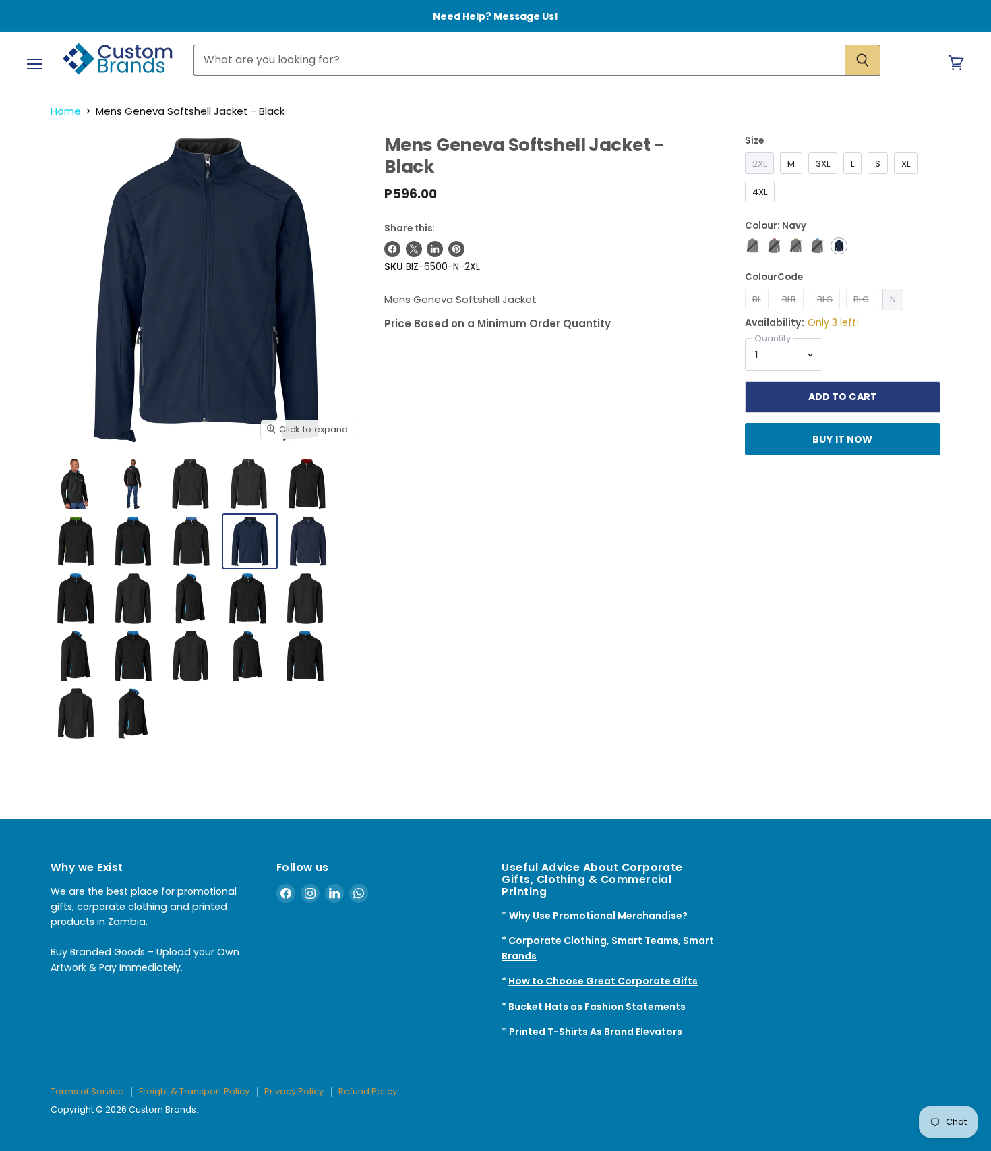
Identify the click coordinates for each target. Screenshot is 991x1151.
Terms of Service (87, 1091)
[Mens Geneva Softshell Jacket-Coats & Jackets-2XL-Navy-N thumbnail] (249, 541)
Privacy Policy (294, 1091)
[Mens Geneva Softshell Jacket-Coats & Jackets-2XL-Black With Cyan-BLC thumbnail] (133, 541)
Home (66, 111)
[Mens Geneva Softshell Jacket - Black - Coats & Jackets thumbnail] (75, 598)
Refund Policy (367, 1091)
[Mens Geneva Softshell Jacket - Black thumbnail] (133, 656)
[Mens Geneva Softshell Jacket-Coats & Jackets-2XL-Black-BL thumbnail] (190, 484)
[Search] (862, 60)
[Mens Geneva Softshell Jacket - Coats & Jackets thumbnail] (75, 484)
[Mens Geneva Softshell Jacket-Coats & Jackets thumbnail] (248, 484)
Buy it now (842, 439)
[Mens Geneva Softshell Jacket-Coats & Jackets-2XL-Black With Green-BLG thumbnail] (75, 541)
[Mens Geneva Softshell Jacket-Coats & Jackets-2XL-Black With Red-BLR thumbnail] (307, 484)
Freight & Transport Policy (194, 1091)
